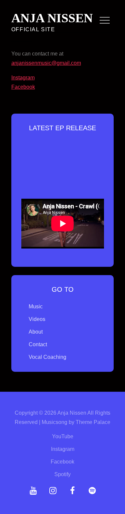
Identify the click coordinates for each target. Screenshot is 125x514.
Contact (38, 344)
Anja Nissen (52, 18)
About (36, 332)
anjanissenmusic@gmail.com (46, 63)
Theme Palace (93, 422)
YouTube (62, 436)
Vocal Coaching (47, 357)
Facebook (23, 87)
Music (36, 306)
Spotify (62, 474)
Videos (37, 319)
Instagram (23, 77)
